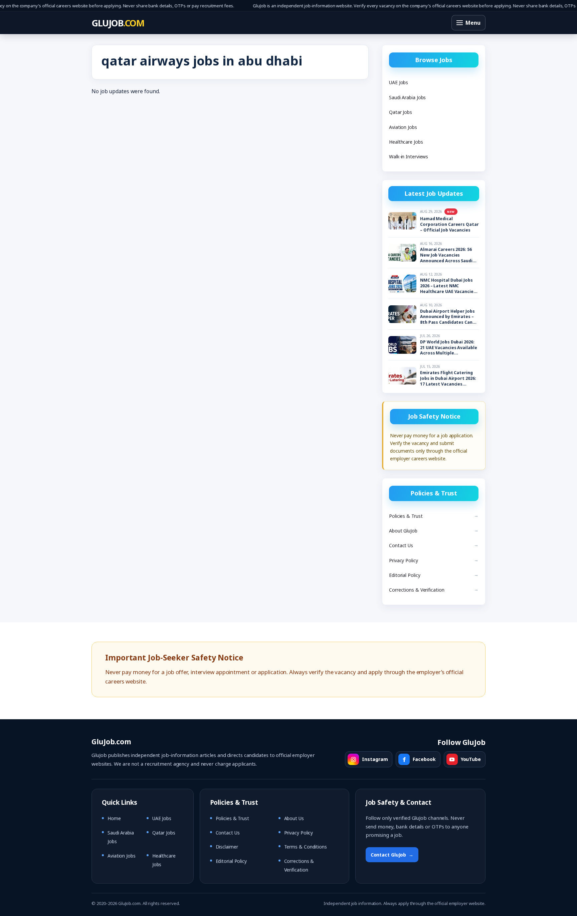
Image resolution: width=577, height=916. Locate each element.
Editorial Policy (404, 575)
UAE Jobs (398, 82)
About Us (294, 818)
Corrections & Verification (416, 590)
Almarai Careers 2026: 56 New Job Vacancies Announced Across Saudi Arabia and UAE (446, 255)
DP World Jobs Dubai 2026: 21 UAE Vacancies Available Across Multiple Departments (448, 347)
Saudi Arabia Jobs (407, 97)
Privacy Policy (403, 560)
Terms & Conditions (305, 847)
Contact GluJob (392, 855)
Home (114, 818)
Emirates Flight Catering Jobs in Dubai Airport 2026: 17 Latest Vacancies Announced (448, 378)
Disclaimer (227, 847)
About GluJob (403, 530)
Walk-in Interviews (408, 156)
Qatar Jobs (400, 112)
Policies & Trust (405, 516)
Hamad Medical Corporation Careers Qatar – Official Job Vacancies (449, 224)
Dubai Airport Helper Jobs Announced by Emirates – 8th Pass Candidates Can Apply (447, 317)
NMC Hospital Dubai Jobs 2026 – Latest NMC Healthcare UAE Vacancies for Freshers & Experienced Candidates (449, 286)
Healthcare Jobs (406, 142)
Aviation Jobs (403, 127)
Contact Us (401, 545)
